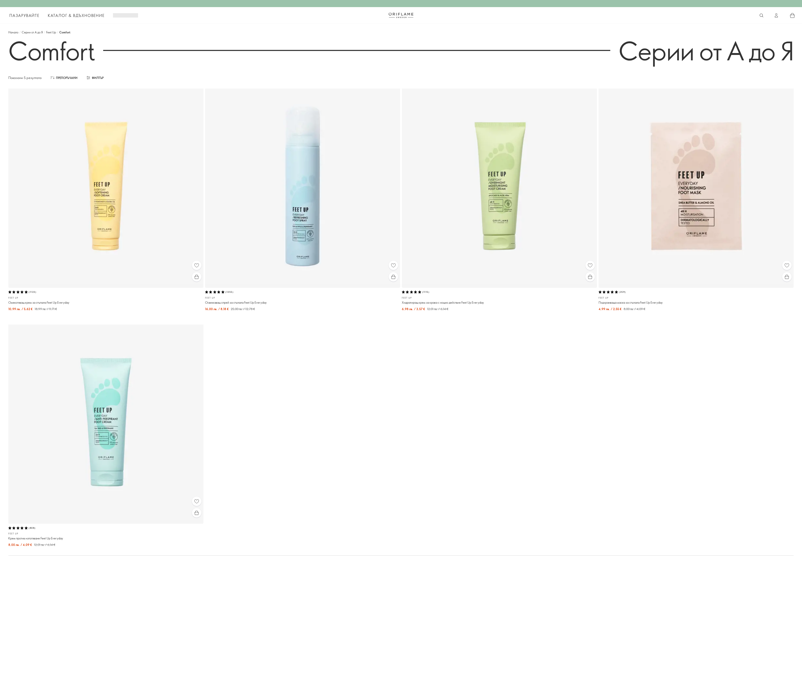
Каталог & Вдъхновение (76, 15)
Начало (13, 32)
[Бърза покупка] (196, 277)
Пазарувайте (24, 15)
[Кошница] (792, 15)
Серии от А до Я (32, 32)
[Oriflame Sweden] (401, 15)
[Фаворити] (196, 265)
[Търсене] (761, 15)
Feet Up (51, 32)
